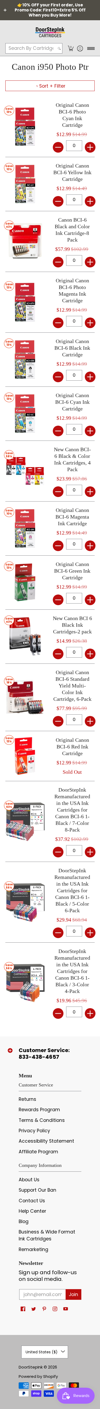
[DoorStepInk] (50, 31)
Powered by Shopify (38, 1376)
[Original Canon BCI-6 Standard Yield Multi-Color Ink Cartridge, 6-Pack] (25, 697)
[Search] (59, 48)
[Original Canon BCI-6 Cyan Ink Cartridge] (25, 413)
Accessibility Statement (46, 1141)
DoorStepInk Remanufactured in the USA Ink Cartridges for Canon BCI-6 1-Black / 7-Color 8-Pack (72, 810)
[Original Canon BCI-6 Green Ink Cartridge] (25, 582)
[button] (70, 48)
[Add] (90, 147)
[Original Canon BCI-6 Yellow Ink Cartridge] (25, 184)
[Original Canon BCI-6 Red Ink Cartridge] (25, 756)
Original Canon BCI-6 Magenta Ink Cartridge (72, 516)
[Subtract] (58, 147)
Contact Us (32, 1201)
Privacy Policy (34, 1130)
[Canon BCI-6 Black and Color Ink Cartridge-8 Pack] (25, 241)
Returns (27, 1099)
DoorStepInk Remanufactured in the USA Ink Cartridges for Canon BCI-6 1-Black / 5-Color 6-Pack (72, 890)
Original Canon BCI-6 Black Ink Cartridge (72, 347)
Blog (24, 1221)
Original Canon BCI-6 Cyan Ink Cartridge (72, 402)
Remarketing (33, 1249)
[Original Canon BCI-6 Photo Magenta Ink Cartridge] (25, 302)
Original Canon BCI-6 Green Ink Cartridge (72, 570)
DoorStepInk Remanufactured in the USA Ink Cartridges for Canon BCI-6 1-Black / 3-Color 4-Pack (72, 971)
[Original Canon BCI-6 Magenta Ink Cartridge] (25, 528)
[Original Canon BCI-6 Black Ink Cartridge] (25, 359)
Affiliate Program (38, 1152)
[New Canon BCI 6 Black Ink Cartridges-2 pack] (25, 636)
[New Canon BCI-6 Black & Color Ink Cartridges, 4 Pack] (25, 471)
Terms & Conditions (42, 1120)
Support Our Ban (37, 1190)
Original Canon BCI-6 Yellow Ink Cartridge (72, 172)
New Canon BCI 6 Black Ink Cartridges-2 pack (72, 624)
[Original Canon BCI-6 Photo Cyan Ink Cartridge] (25, 126)
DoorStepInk (31, 1367)
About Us (29, 1179)
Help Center (32, 1211)
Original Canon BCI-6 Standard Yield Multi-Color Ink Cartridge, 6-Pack (72, 685)
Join (73, 1294)
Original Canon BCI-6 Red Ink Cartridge (72, 746)
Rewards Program (39, 1109)
